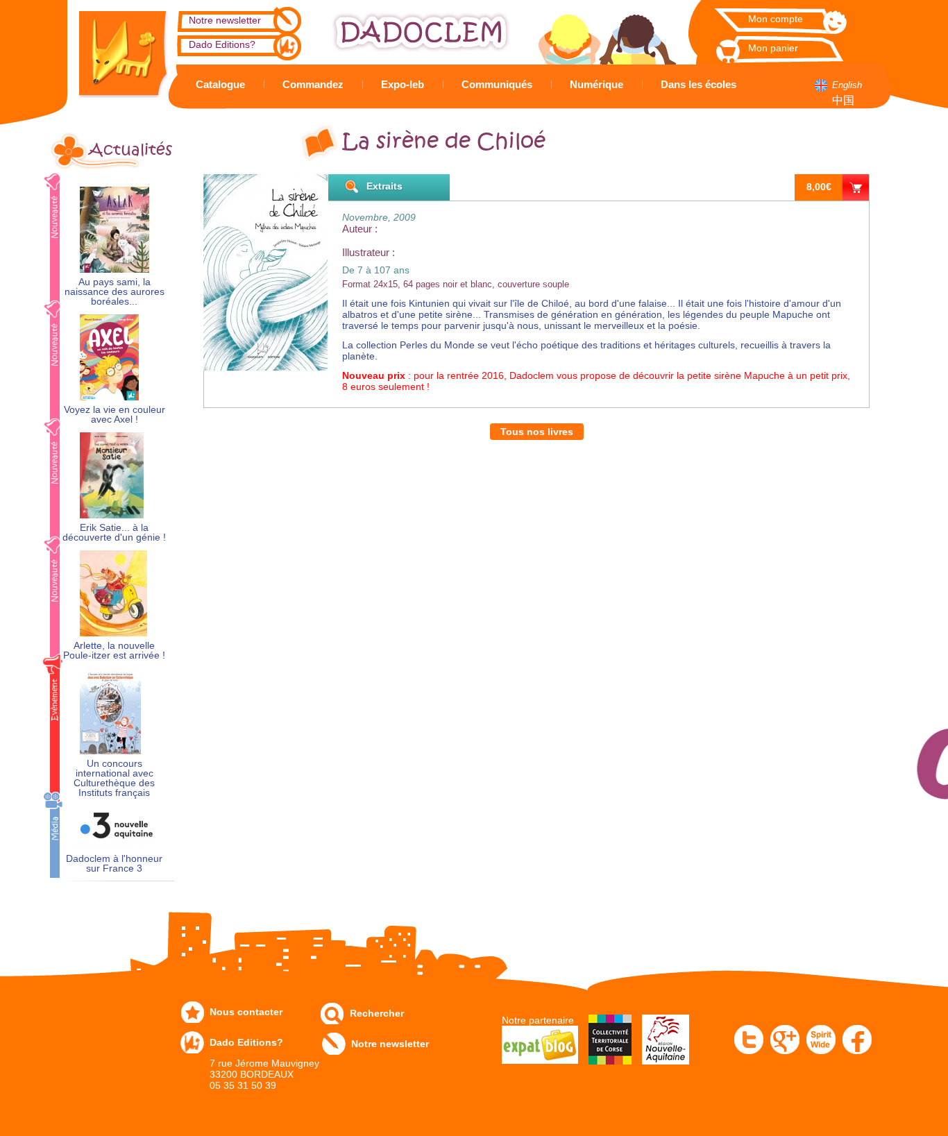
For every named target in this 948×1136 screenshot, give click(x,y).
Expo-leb (402, 84)
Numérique (596, 84)
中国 (843, 100)
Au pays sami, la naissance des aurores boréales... (114, 292)
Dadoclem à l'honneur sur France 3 (114, 864)
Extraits (384, 186)
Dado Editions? (222, 44)
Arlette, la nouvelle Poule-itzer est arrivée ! (114, 651)
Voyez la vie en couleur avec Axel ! (114, 415)
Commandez (313, 84)
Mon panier (773, 47)
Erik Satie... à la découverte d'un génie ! (114, 533)
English (847, 85)
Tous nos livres (536, 431)
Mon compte (775, 18)
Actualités (130, 150)
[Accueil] (113, 49)
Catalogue (220, 84)
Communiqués (497, 84)
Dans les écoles (698, 84)
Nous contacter (246, 1011)
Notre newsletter (225, 20)
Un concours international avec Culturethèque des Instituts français (114, 778)
